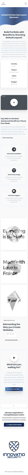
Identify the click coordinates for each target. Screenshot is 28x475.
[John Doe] (12, 335)
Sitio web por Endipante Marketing (14, 471)
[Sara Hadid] (9, 335)
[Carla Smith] (14, 335)
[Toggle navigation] (25, 3)
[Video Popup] (14, 358)
